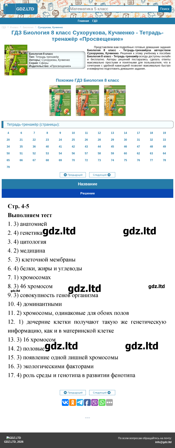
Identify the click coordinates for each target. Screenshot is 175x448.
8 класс (14, 27)
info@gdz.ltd (163, 442)
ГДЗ (94, 20)
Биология (28, 27)
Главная (83, 20)
